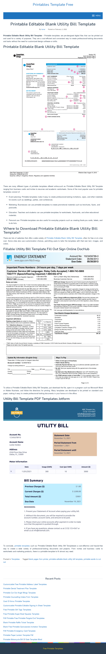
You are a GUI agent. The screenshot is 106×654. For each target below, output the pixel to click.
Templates (15, 559)
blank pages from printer (38, 559)
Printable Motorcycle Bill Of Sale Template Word (22, 639)
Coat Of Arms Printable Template (16, 601)
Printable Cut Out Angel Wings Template (19, 592)
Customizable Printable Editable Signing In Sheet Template (27, 605)
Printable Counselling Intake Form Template (20, 597)
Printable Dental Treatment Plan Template (20, 588)
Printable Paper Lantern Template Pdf (18, 635)
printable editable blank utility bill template (66, 559)
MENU (98, 15)
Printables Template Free (53, 4)
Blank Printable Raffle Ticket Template (18, 622)
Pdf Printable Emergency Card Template (19, 630)
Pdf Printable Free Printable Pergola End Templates (24, 618)
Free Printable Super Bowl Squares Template (21, 614)
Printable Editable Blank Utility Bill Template (64, 238)
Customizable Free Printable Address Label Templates (25, 584)
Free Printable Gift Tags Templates (17, 609)
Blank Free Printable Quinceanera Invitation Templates (25, 626)
